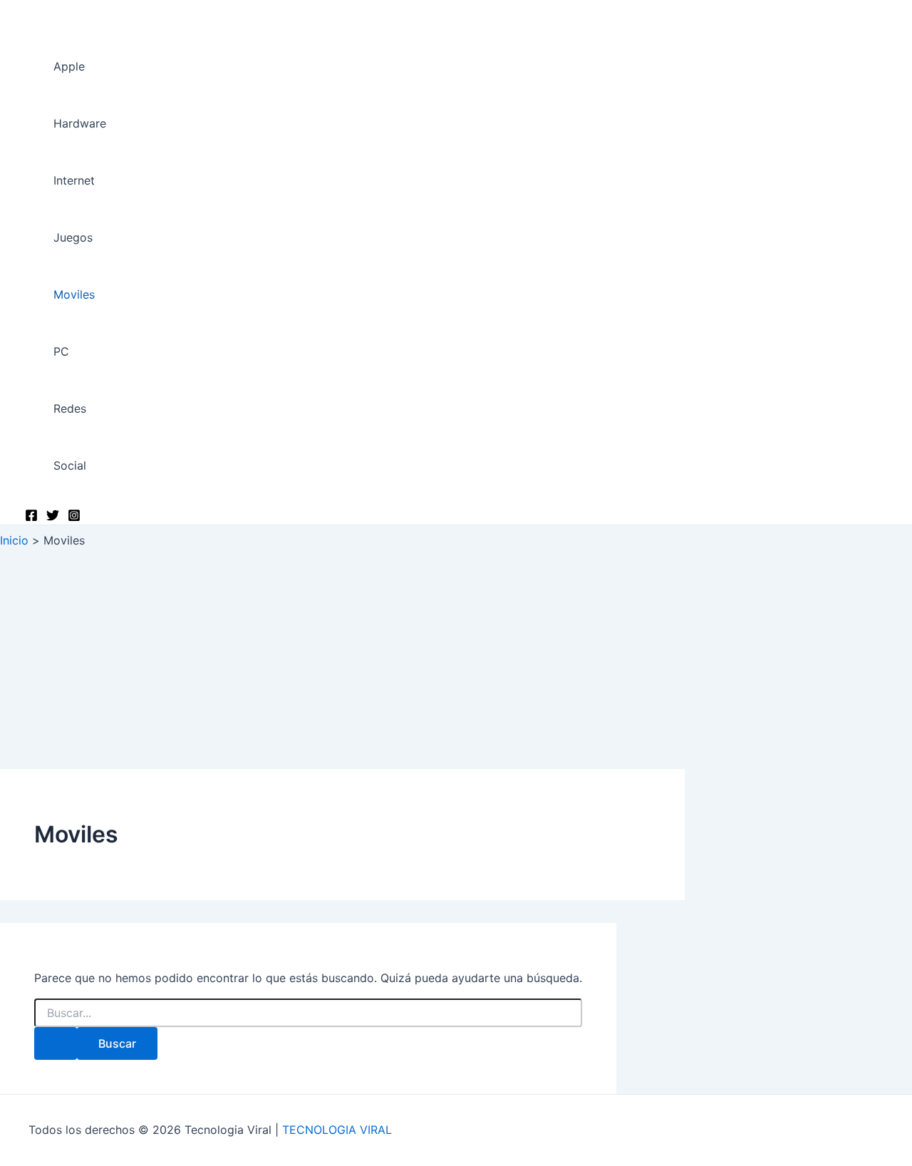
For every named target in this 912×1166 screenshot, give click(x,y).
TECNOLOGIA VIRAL (337, 1130)
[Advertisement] (456, 662)
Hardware (79, 123)
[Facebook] (31, 517)
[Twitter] (52, 517)
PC (61, 351)
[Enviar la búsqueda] (55, 1043)
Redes (69, 408)
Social (69, 465)
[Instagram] (74, 517)
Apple (69, 66)
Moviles (74, 294)
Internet (74, 180)
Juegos (73, 237)
